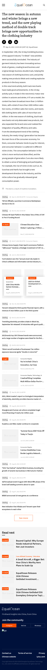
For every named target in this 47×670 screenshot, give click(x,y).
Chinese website (9, 656)
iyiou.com (41, 656)
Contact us (6, 653)
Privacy (42, 653)
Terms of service (25, 653)
